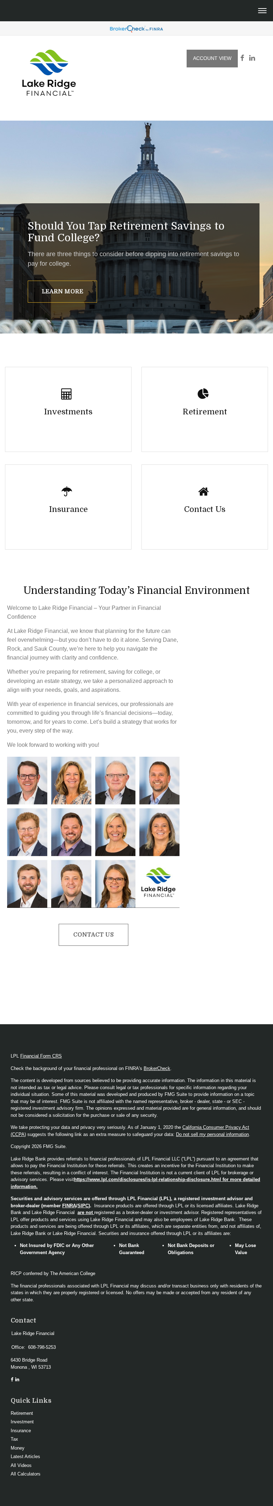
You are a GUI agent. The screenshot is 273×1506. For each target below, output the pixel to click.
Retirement (22, 1413)
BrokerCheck (157, 1068)
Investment (22, 1421)
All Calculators (26, 1474)
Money (18, 1448)
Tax (14, 1439)
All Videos (21, 1465)
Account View (212, 58)
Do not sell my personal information (212, 1134)
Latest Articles (25, 1456)
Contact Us (93, 935)
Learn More (62, 291)
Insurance (21, 1430)
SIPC (83, 1205)
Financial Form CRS (41, 1056)
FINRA (69, 1205)
